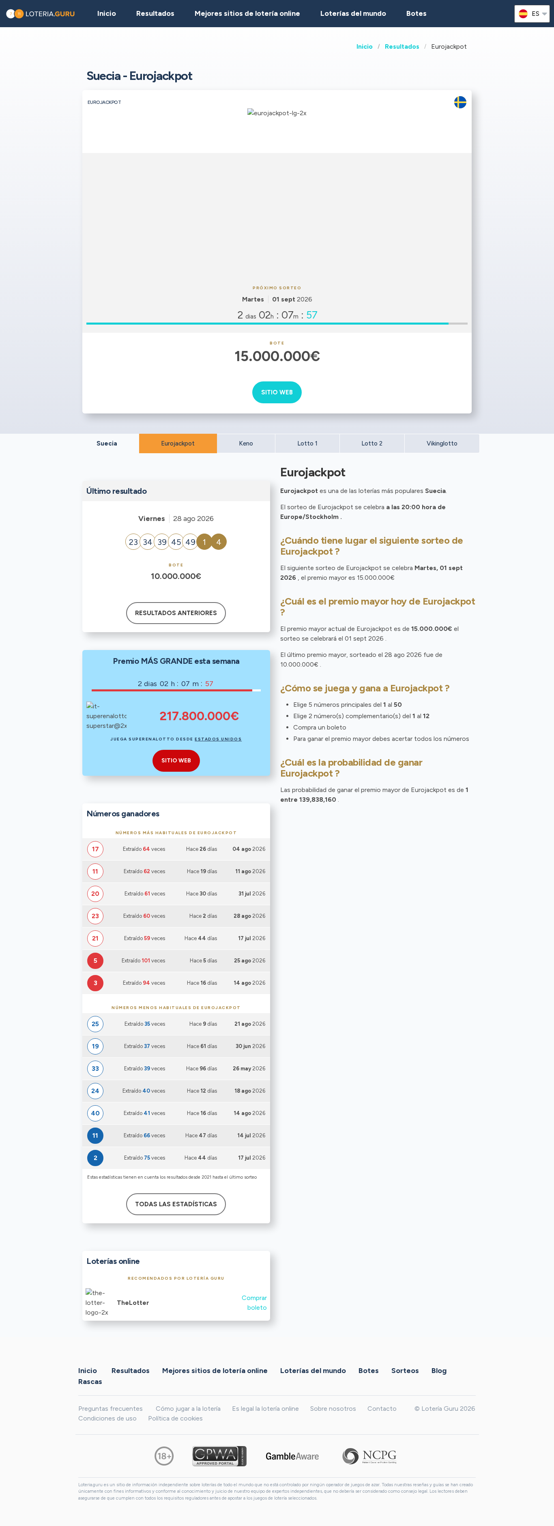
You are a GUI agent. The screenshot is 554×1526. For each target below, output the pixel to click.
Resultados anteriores (176, 613)
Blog (439, 1370)
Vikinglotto (442, 443)
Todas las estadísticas (176, 1204)
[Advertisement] (277, 218)
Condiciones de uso (107, 1418)
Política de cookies (175, 1418)
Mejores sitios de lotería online (247, 13)
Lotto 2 (371, 443)
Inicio (364, 46)
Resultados (402, 46)
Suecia (107, 443)
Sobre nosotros (333, 1408)
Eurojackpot (178, 443)
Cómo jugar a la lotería (188, 1408)
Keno (246, 443)
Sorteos (405, 1370)
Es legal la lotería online (265, 1408)
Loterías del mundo (353, 13)
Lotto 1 (307, 443)
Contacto (382, 1408)
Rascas (90, 1381)
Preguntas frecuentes (110, 1408)
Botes (416, 13)
